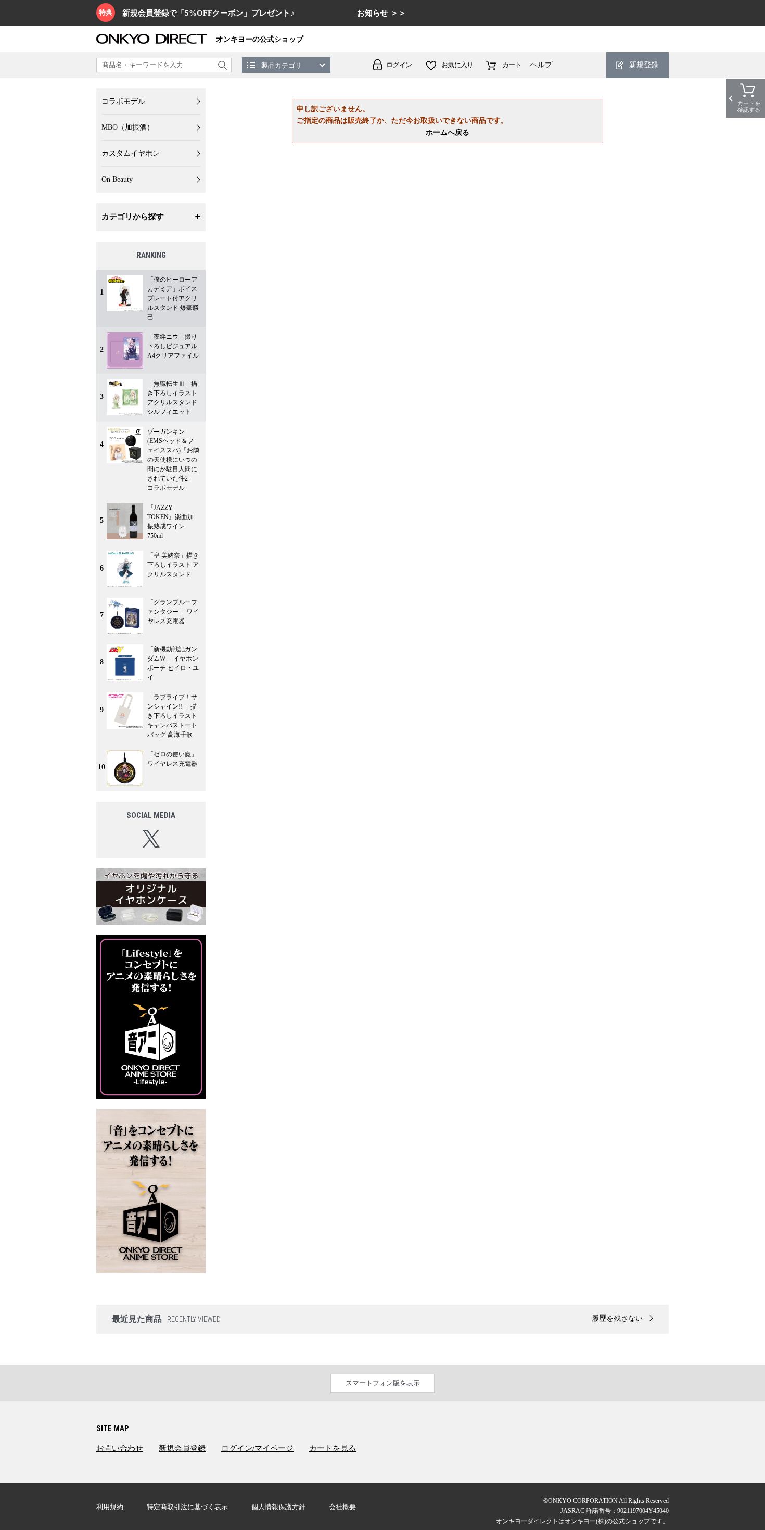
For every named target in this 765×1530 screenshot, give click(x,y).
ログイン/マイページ (257, 1448)
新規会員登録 (182, 1448)
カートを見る (332, 1448)
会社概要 (342, 1507)
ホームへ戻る (447, 132)
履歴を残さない (617, 1318)
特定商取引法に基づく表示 (187, 1507)
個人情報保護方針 (278, 1507)
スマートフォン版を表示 (383, 1383)
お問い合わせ (119, 1448)
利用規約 (109, 1507)
